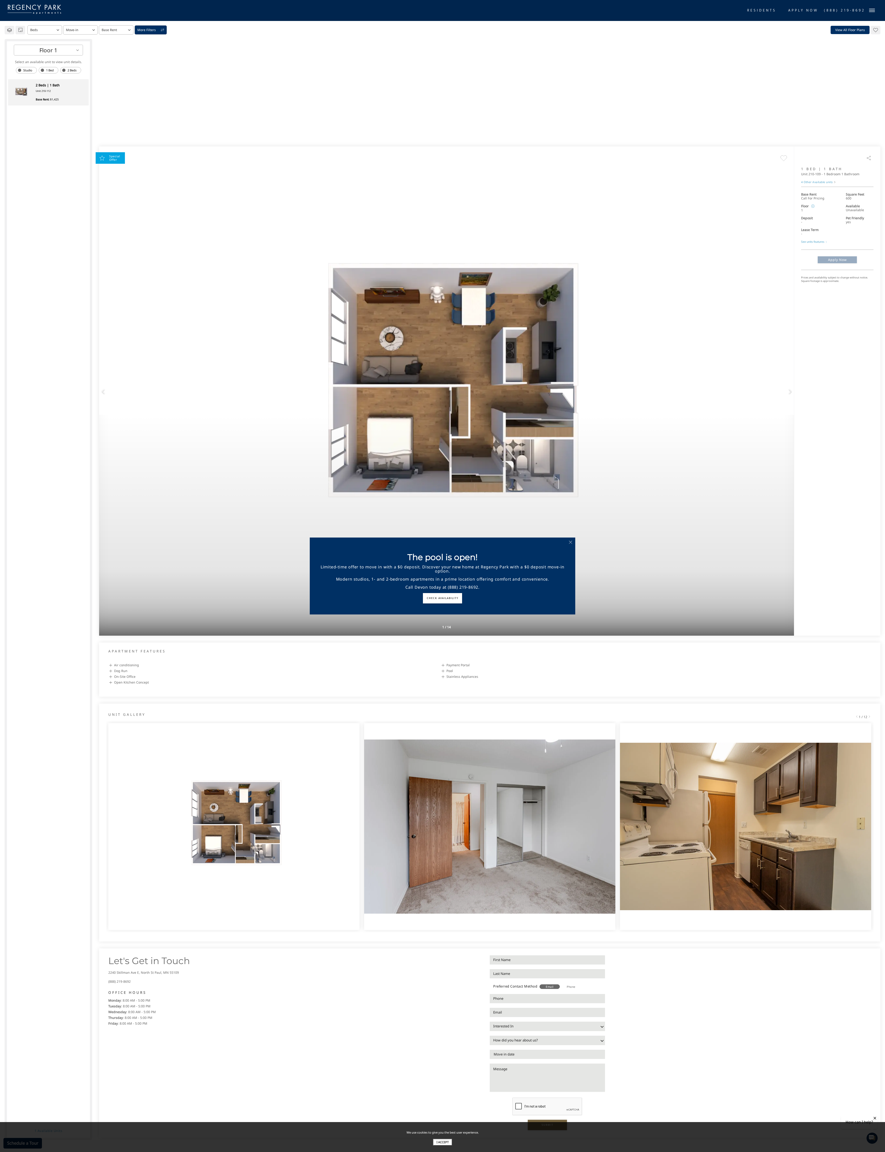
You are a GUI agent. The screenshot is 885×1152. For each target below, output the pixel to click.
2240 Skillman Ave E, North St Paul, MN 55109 (143, 972)
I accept (443, 1142)
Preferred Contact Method (515, 986)
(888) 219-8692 (119, 981)
